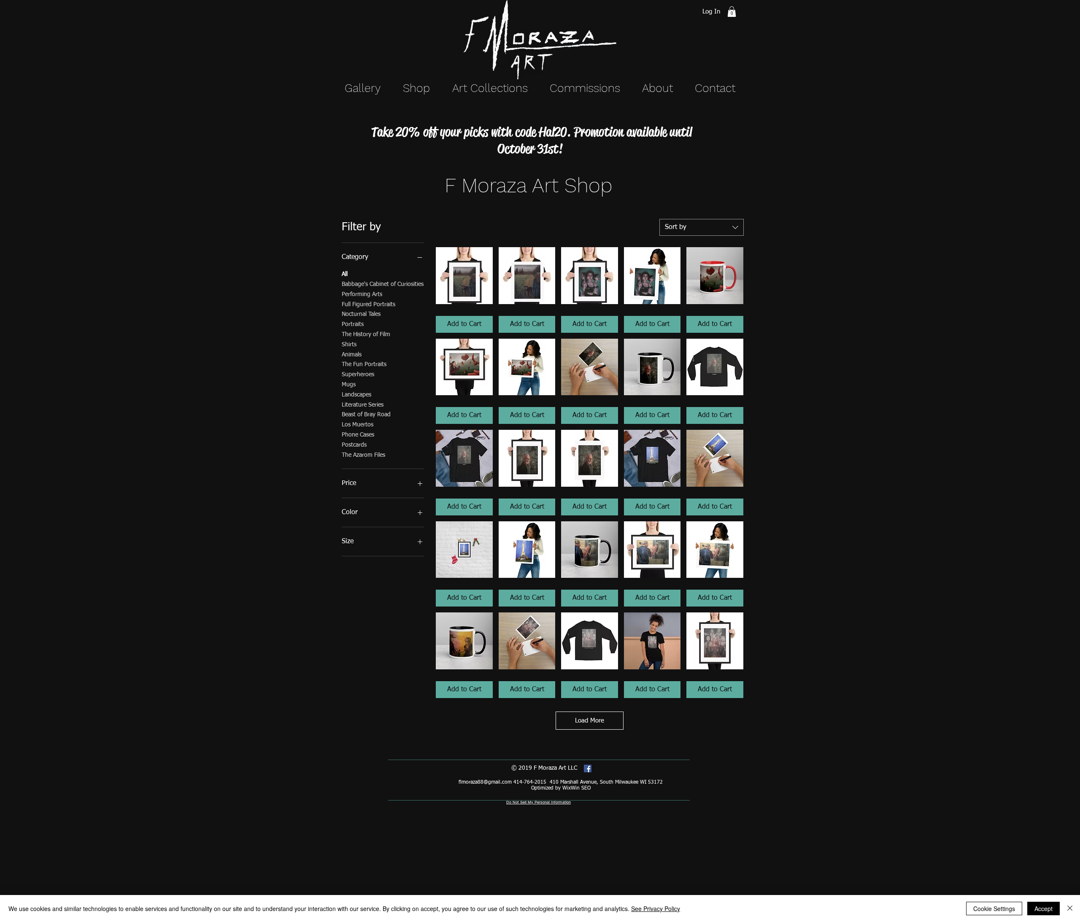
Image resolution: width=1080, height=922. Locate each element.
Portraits (353, 324)
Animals (352, 355)
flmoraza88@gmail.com (485, 782)
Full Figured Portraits (368, 304)
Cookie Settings (994, 908)
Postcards (354, 445)
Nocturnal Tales (361, 314)
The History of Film (366, 334)
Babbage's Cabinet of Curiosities (383, 284)
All (345, 274)
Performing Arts (362, 294)
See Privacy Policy (655, 908)
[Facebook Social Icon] (587, 768)
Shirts (349, 345)
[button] (731, 11)
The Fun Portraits (364, 364)
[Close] (1070, 908)
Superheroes (358, 374)
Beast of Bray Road (366, 415)
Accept (1043, 908)
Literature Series (362, 405)
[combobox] (701, 227)
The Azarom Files (363, 455)
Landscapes (356, 395)
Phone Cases (358, 435)
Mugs (349, 385)
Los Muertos (357, 425)
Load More (589, 720)
